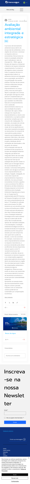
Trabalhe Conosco (8, 431)
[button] (18, 439)
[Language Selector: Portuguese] (25, 2)
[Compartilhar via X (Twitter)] (9, 302)
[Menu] (16, 3)
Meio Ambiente (9, 297)
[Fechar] (28, 459)
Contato (5, 455)
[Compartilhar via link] (17, 302)
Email (6, 410)
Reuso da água (10, 333)
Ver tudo (23, 314)
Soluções (5, 452)
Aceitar (15, 474)
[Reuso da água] (15, 323)
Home (5, 448)
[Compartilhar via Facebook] (5, 302)
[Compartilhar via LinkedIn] (13, 302)
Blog (4, 454)
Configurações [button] (15, 481)
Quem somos (6, 450)
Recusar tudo (14, 478)
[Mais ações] (24, 20)
